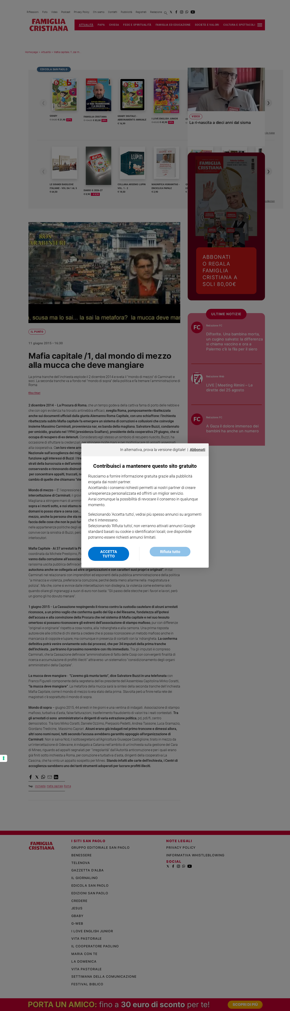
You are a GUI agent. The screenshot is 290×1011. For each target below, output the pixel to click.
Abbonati (197, 449)
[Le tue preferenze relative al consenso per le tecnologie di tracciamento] (3, 758)
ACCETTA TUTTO (108, 553)
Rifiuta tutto (170, 551)
